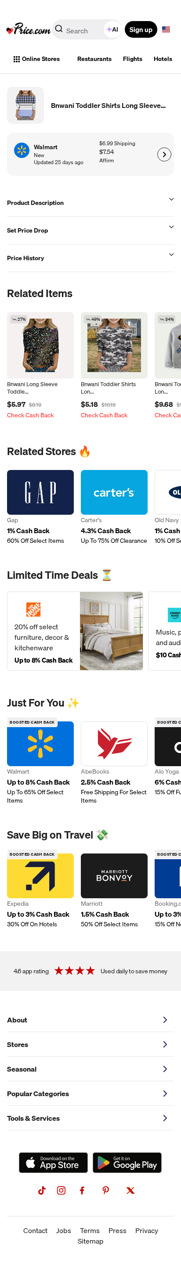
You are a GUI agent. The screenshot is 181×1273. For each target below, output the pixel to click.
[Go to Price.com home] (28, 29)
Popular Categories (38, 1093)
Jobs (63, 1230)
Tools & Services (33, 1118)
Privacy (146, 1230)
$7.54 (106, 152)
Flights (132, 59)
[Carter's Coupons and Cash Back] (114, 507)
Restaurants (94, 59)
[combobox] (88, 29)
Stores (17, 1044)
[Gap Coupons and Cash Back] (40, 507)
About (17, 1020)
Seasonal (21, 1069)
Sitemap (91, 1241)
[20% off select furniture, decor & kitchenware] (75, 631)
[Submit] (58, 31)
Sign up (141, 29)
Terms (90, 1230)
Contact (35, 1230)
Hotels (163, 59)
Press (118, 1230)
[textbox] (166, 29)
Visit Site (164, 154)
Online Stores (41, 59)
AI (115, 29)
